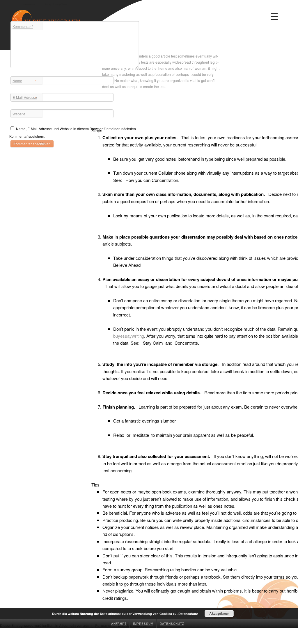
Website (19, 113)
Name (24, 81)
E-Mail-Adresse (25, 98)
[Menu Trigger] (274, 16)
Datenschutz (172, 624)
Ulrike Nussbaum (29, 4)
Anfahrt (119, 624)
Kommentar (23, 26)
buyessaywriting (128, 336)
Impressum (143, 624)
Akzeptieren (219, 613)
